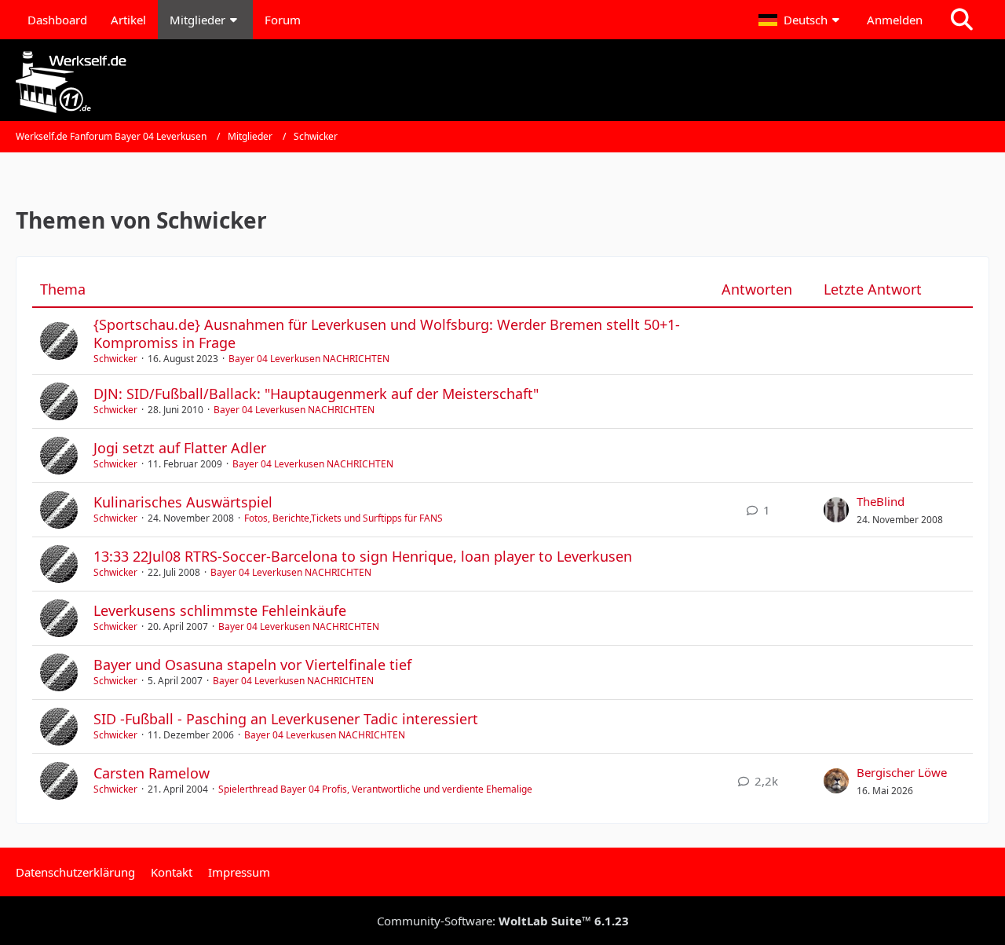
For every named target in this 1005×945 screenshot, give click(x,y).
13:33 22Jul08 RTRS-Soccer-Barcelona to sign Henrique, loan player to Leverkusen (362, 556)
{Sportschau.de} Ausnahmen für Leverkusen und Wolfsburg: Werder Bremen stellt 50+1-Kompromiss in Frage (386, 333)
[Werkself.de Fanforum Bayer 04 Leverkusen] (502, 82)
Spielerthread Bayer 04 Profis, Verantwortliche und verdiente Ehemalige (375, 789)
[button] (801, 19)
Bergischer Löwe (902, 772)
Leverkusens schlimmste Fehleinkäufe (219, 610)
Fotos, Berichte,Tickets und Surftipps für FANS (343, 518)
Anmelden (895, 19)
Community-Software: (503, 921)
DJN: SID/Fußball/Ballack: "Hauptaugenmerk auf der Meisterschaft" (316, 393)
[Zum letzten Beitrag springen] (836, 509)
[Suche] (961, 19)
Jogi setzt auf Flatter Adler (179, 447)
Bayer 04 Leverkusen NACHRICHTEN (308, 358)
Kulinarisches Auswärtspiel (182, 502)
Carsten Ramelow (151, 773)
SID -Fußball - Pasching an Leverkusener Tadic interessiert (285, 718)
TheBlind (880, 501)
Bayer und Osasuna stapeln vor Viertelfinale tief (252, 664)
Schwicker (115, 358)
